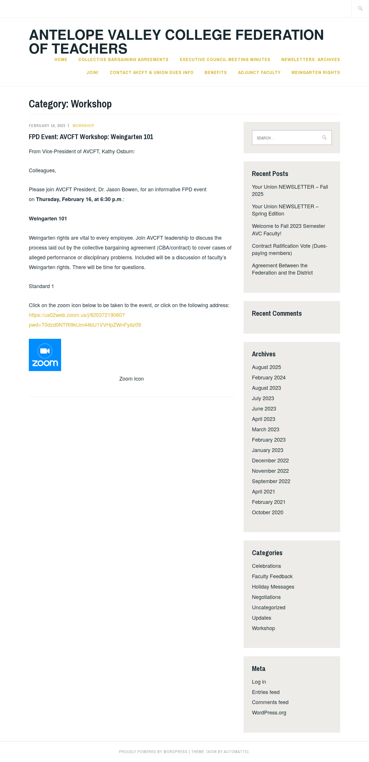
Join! (92, 72)
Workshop (84, 125)
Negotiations (266, 596)
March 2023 (265, 429)
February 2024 (269, 377)
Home (60, 59)
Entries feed (266, 691)
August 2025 (266, 366)
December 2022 (270, 460)
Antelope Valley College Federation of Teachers (176, 41)
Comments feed (270, 702)
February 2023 (269, 439)
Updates (261, 617)
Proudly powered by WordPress (153, 751)
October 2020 (267, 512)
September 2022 (271, 481)
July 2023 (263, 398)
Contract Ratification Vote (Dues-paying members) (289, 249)
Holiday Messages (273, 586)
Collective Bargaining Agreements (123, 59)
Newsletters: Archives (310, 59)
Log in (259, 681)
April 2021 (263, 491)
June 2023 (264, 408)
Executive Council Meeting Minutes (225, 59)
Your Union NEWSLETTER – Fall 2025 (290, 190)
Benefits (216, 72)
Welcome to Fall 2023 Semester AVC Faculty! (288, 229)
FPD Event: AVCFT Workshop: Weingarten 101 (91, 136)
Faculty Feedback (272, 576)
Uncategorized (268, 607)
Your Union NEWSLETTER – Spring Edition (285, 209)
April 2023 (263, 418)
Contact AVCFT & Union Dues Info (152, 72)
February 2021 (269, 501)
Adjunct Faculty (259, 72)
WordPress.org (269, 712)
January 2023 (267, 449)
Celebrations (266, 565)
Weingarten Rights (315, 72)
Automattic (236, 751)
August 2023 (266, 387)
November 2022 (270, 470)
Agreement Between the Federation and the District (282, 268)
